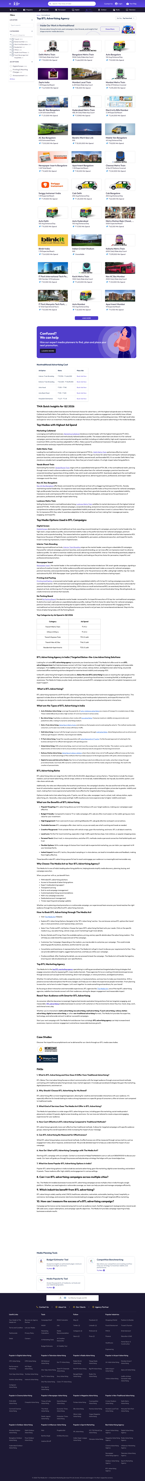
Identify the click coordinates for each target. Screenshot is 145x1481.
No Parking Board (49, 599)
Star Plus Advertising (48, 1382)
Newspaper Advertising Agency (112, 1454)
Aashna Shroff (46, 1441)
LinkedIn (92, 1325)
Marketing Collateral (72, 434)
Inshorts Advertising (31, 1379)
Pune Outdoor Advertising (29, 1439)
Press (91, 1336)
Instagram (76, 1331)
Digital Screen (42, 529)
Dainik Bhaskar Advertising (62, 1402)
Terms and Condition (16, 1328)
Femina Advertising (95, 1409)
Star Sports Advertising (45, 1388)
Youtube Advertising (31, 1374)
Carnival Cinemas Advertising (15, 1410)
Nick (42, 1430)
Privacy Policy (29, 1333)
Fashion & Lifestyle (127, 1320)
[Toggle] (10, 39)
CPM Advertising (30, 1361)
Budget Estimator (47, 1346)
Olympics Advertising (96, 1439)
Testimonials (13, 1333)
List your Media (30, 1328)
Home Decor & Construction (126, 1343)
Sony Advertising (62, 1376)
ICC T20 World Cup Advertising (95, 1431)
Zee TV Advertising (47, 1376)
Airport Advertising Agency (112, 1431)
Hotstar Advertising (15, 1379)
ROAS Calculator (62, 1320)
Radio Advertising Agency (127, 1439)
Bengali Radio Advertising (77, 1375)
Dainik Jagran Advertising (46, 1417)
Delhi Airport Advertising (110, 1370)
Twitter (75, 1325)
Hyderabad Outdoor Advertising (16, 1447)
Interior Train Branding (71, 547)
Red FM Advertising (79, 1369)
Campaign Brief (46, 1320)
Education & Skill (126, 1336)
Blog (74, 1320)
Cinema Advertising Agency (112, 1447)
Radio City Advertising (93, 1375)
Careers (27, 1338)
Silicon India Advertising (77, 1415)
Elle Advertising (78, 1409)
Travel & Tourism (126, 1325)
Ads (58, 1325)
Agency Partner (102, 1307)
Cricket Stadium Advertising (111, 1402)
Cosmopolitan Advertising (93, 1402)
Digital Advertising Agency (127, 1431)
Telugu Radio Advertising (93, 1362)
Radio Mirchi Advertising (77, 1362)
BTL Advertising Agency (111, 1470)
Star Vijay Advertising (48, 1370)
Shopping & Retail (111, 1320)
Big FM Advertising (95, 1369)
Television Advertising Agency (128, 1454)
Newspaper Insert (43, 565)
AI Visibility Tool (62, 1346)
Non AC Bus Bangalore (45, 486)
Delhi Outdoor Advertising (29, 1431)
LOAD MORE (86, 318)
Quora (75, 1336)
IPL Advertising (78, 1431)
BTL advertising (52, 1004)
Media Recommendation (63, 1332)
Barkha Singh (45, 1436)
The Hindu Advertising (45, 1410)
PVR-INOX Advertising (13, 1402)
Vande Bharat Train (62, 468)
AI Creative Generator (61, 1340)
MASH (43, 1325)
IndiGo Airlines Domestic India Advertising (126, 1378)
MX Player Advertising (28, 1367)
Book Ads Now (82, 376)
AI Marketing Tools (47, 1340)
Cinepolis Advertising (32, 1402)
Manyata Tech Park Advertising (127, 1410)
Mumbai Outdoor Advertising (14, 1431)
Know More (110, 29)
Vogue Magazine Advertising (94, 1415)
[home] (15, 3)
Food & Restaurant (112, 1325)
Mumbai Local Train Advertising (112, 1410)
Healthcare (109, 1343)
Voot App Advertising (16, 1374)
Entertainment (126, 1331)
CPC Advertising (14, 1361)
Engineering (110, 1349)
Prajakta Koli (61, 1430)
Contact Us (108, 4)
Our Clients (80, 1307)
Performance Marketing (13, 1367)
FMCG (108, 1331)
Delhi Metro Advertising (125, 1402)
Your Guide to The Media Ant (15, 1321)
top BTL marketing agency (62, 969)
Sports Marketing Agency (127, 1462)
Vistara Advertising (112, 1378)
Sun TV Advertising (63, 1362)
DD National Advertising (45, 1362)
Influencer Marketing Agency (128, 1447)
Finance (108, 1336)
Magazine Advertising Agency (113, 1439)
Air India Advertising (112, 1362)
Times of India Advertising (46, 1402)
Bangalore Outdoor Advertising (15, 1439)
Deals (11, 1338)
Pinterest (92, 1331)
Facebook (92, 1320)
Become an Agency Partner (31, 1321)
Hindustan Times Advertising (62, 1417)
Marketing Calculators (45, 1332)
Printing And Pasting (44, 581)
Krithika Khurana (62, 1436)
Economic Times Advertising (62, 1410)
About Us (62, 1307)
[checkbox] (12, 39)
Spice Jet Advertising (128, 1370)
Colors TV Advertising (64, 1382)
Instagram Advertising (13, 1386)
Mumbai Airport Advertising (126, 1362)
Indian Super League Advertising (80, 1439)
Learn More (48, 351)
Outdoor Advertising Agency (112, 1462)
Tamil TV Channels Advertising (63, 1370)
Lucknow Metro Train (84, 504)
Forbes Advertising (79, 1402)
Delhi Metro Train (99, 452)
